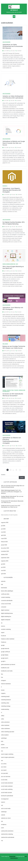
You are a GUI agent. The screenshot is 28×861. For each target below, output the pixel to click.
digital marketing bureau (7, 613)
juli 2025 (3, 564)
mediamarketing (5, 709)
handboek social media (6, 671)
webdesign (4, 811)
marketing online (5, 703)
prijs (12, 390)
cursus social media (6, 603)
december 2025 (5, 548)
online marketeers (5, 728)
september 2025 (5, 557)
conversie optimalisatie (6, 600)
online (2, 719)
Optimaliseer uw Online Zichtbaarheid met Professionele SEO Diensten (13, 46)
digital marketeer (5, 610)
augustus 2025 (4, 561)
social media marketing (6, 789)
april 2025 (3, 573)
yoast (2, 827)
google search (4, 658)
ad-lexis (13, 50)
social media (4, 779)
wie (2, 821)
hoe (2, 677)
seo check (5, 343)
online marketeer (5, 725)
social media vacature (6, 792)
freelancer (3, 642)
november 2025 (5, 551)
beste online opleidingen (7, 591)
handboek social (5, 667)
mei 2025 (3, 570)
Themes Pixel (12, 856)
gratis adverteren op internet (8, 664)
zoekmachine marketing (7, 834)
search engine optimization (7, 757)
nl (1, 712)
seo (2, 760)
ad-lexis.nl (14, 10)
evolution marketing (6, 629)
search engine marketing (9, 263)
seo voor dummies (5, 776)
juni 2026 (3, 529)
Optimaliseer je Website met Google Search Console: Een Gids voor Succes (14, 143)
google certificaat (5, 651)
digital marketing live (6, 616)
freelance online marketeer (7, 639)
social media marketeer (7, 786)
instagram (3, 680)
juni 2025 (3, 567)
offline (2, 715)
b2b (2, 584)
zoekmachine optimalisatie (7, 837)
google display (4, 655)
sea (2, 751)
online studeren (5, 735)
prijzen (16, 390)
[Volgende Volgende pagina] (20, 470)
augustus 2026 (4, 522)
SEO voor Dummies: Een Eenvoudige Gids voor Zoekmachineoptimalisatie (12, 486)
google (4, 390)
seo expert (3, 770)
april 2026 (3, 535)
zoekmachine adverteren (7, 831)
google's (3, 661)
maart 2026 (4, 538)
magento (5, 185)
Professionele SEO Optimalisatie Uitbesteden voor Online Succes (12, 501)
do (1, 623)
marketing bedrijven (6, 699)
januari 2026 (4, 545)
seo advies (3, 763)
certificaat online (5, 594)
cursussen (3, 607)
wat (17, 263)
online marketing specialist (7, 731)
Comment (19, 50)
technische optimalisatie (7, 795)
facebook (3, 635)
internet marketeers (6, 683)
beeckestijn (4, 587)
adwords (3, 581)
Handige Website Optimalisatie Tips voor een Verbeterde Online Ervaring (12, 497)
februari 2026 (4, 541)
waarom (3, 802)
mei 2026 (3, 532)
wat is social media (5, 808)
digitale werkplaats (5, 619)
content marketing (5, 597)
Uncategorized (6, 42)
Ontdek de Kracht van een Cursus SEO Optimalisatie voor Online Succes (10, 506)
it (1, 687)
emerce (3, 626)
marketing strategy (5, 706)
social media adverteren (7, 783)
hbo (2, 674)
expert (2, 632)
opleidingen (4, 738)
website (3, 815)
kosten (9, 390)
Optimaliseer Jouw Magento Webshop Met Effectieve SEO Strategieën (12, 190)
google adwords (5, 648)
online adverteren (5, 722)
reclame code (4, 747)
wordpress (3, 824)
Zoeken (3, 474)
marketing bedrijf (5, 696)
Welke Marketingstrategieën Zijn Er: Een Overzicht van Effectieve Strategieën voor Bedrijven (11, 492)
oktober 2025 (4, 554)
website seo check (6, 818)
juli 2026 (3, 525)
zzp (2, 840)
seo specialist (4, 773)
